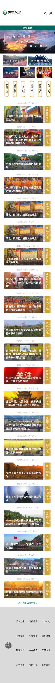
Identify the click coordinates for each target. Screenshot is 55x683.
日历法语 (46, 664)
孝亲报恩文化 (47, 114)
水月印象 (47, 471)
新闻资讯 (47, 138)
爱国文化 (6, 88)
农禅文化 (47, 162)
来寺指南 (20, 664)
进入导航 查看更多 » (27, 602)
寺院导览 (33, 664)
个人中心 (46, 621)
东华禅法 (20, 635)
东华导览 (48, 88)
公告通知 (23, 88)
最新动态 (20, 621)
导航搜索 (33, 621)
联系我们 (40, 88)
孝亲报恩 (15, 88)
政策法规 (47, 352)
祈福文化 (47, 185)
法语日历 (31, 88)
